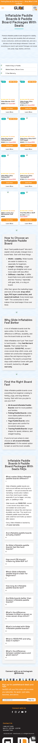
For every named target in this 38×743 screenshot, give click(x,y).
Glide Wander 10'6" (8, 101)
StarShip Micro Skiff (27, 213)
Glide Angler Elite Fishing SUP (26, 102)
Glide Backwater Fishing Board (7, 139)
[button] (33, 738)
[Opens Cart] (35, 8)
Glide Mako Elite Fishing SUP (7, 176)
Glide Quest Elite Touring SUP (26, 176)
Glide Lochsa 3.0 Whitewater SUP (7, 213)
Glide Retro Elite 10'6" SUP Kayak (28, 139)
